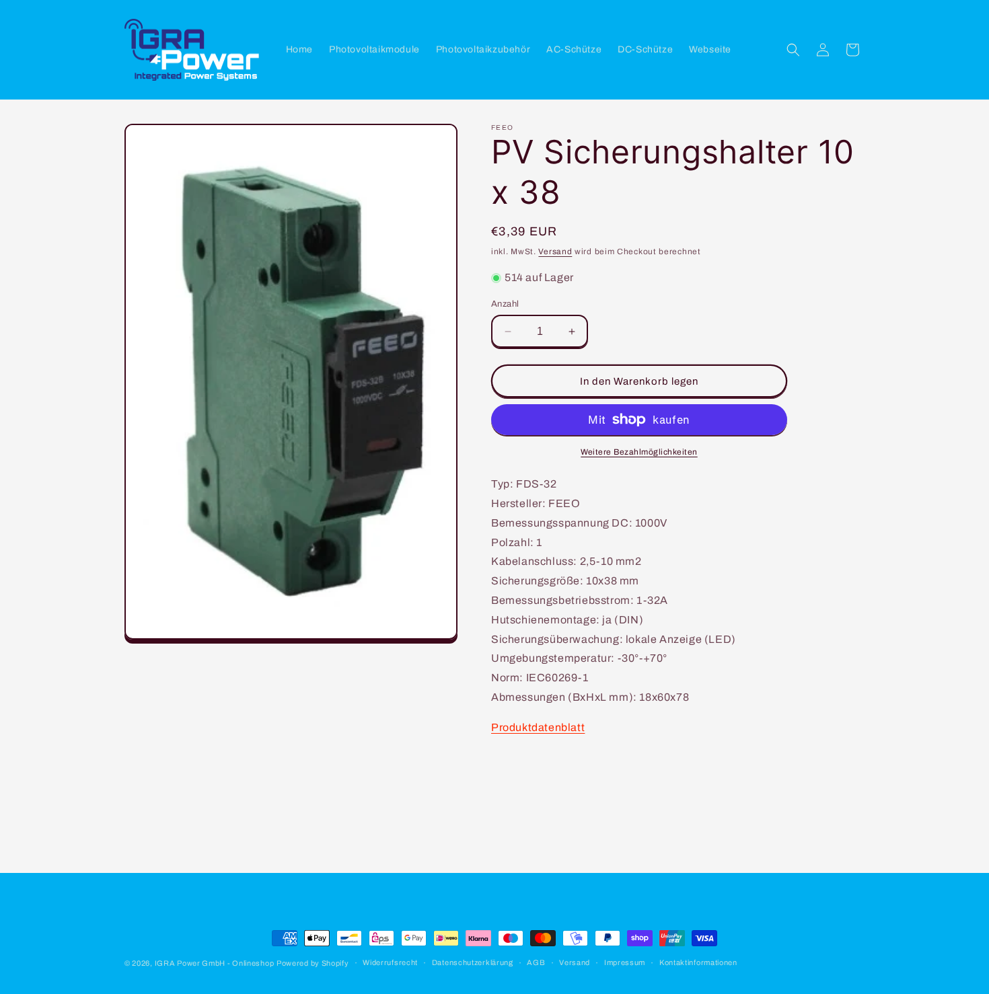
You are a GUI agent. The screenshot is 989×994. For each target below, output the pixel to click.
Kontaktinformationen (698, 962)
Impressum (624, 962)
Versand (555, 251)
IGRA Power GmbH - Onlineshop (214, 963)
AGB (536, 962)
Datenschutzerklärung (472, 962)
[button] (793, 50)
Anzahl (505, 304)
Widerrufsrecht (390, 962)
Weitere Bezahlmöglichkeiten (639, 452)
